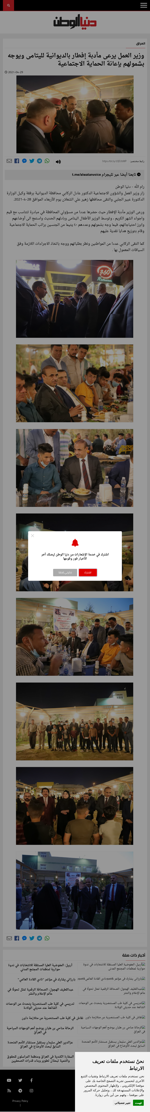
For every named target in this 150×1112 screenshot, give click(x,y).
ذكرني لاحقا (65, 572)
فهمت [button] (138, 1102)
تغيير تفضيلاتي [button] (122, 1102)
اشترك (87, 572)
